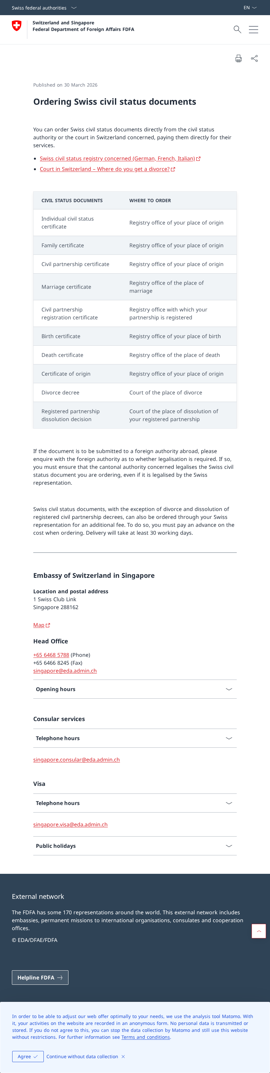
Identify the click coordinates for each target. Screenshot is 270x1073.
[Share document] (254, 58)
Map (38, 625)
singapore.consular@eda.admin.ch (76, 759)
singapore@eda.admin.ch (65, 670)
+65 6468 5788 (51, 654)
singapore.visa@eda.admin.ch (70, 824)
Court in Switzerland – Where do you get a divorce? (105, 169)
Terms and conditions (146, 1037)
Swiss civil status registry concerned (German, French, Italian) (117, 158)
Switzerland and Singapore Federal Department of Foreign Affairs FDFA (83, 25)
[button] (259, 931)
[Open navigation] (253, 29)
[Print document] (238, 58)
